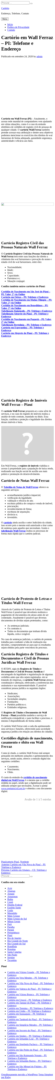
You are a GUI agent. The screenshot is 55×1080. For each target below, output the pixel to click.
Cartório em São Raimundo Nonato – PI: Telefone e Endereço (27, 1057)
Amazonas (12, 896)
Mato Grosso (13, 916)
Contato (11, 30)
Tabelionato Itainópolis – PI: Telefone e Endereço (26, 311)
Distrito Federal (14, 905)
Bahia (10, 899)
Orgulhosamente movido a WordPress (19, 1074)
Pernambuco (13, 932)
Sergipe (11, 957)
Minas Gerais (13, 921)
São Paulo (12, 954)
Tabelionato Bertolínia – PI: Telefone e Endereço (26, 325)
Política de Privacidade (18, 27)
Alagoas (11, 891)
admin (39, 56)
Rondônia (12, 946)
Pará (9, 924)
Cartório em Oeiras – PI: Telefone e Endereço (24, 297)
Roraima (11, 949)
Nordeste (24, 861)
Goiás (10, 910)
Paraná (10, 929)
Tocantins (12, 960)
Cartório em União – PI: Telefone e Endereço (29, 1011)
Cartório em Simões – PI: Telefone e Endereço (29, 1036)
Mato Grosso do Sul (17, 918)
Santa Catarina (14, 952)
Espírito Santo (14, 907)
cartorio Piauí (12, 861)
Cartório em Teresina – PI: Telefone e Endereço (30, 1008)
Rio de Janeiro (14, 938)
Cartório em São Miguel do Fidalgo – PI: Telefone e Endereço (27, 1068)
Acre (9, 888)
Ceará (10, 902)
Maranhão (12, 913)
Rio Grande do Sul (16, 943)
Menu (4, 19)
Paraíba (11, 927)
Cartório (5, 8)
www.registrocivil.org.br (13, 788)
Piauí (3, 861)
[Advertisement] (27, 87)
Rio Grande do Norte (17, 941)
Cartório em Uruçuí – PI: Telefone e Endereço (29, 1000)
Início (10, 24)
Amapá (10, 893)
